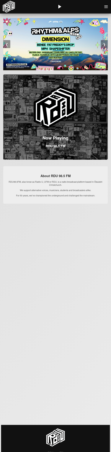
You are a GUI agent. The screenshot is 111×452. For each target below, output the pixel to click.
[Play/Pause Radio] (59, 6)
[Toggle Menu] (106, 6)
